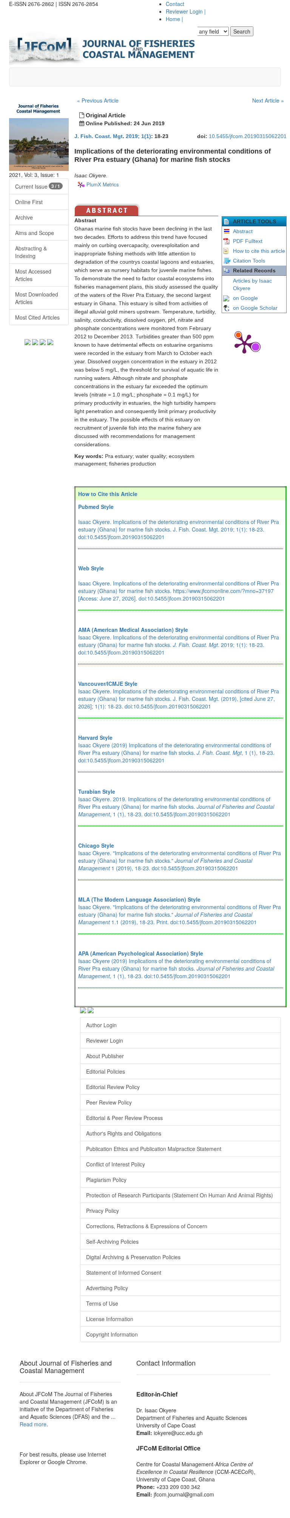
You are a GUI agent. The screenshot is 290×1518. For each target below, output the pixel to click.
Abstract (243, 231)
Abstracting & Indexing (31, 252)
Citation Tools (249, 261)
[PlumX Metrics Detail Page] (244, 343)
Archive (24, 217)
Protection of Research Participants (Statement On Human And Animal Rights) (179, 1195)
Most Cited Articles (37, 317)
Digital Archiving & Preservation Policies (133, 1257)
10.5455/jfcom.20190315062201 (248, 136)
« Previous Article (98, 100)
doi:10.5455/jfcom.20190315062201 (121, 537)
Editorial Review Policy (113, 1087)
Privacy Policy (102, 1210)
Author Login (101, 1025)
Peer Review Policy (109, 1102)
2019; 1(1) (138, 136)
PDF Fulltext (247, 241)
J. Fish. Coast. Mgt (98, 136)
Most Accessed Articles (33, 275)
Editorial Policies (105, 1071)
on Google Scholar (255, 308)
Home (174, 19)
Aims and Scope (34, 233)
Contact (175, 4)
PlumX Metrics (102, 184)
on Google (245, 298)
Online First (29, 202)
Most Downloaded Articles (36, 298)
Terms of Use (102, 1303)
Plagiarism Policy (106, 1179)
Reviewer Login (186, 11)
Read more (33, 1424)
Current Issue (37, 186)
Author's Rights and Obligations (123, 1133)
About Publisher (105, 1056)
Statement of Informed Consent (123, 1272)
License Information (109, 1319)
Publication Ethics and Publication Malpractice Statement (153, 1148)
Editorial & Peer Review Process (124, 1118)
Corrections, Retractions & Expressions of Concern (146, 1226)
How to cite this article (259, 251)
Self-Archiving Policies (112, 1241)
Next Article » (268, 100)
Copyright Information (112, 1334)
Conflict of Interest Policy (115, 1164)
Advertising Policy (107, 1288)
